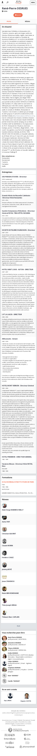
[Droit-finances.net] (27, 739)
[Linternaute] (10, 739)
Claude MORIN (7, 545)
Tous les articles (20, 723)
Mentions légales (10, 723)
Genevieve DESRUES (14, 643)
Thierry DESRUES (13, 648)
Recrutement (26, 720)
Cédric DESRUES (13, 661)
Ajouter (19, 15)
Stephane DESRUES (14, 668)
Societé (33, 720)
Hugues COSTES (26, 701)
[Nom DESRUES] (4, 675)
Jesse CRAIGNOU (8, 581)
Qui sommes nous (7, 720)
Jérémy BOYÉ (7, 569)
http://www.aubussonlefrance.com (23, 116)
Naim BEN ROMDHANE (10, 593)
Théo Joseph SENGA (9, 605)
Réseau (27, 21)
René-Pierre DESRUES (15, 637)
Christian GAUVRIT (9, 534)
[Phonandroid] (27, 747)
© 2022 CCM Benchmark (18, 725)
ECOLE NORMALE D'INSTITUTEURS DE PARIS (18, 482)
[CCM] (27, 735)
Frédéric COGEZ (8, 557)
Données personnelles (12, 722)
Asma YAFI (6, 522)
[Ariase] (10, 747)
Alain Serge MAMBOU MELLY (12, 510)
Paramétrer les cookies (25, 722)
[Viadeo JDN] (27, 743)
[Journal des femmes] (10, 735)
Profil (9, 21)
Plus (18, 626)
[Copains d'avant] (10, 743)
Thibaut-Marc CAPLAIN (10, 617)
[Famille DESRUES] (4, 681)
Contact (15, 720)
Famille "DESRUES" (14, 681)
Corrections (28, 723)
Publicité (20, 720)
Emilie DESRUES (13, 653)
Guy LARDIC (8, 700)
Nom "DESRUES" (13, 676)
